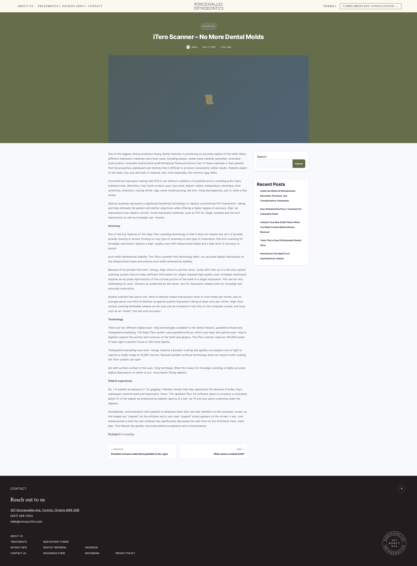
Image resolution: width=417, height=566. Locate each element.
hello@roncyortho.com (26, 521)
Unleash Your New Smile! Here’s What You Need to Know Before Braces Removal (280, 227)
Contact (95, 6)
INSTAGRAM (92, 553)
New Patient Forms (56, 541)
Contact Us (18, 553)
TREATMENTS (18, 541)
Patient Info (73, 6)
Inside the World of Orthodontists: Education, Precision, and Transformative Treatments (278, 196)
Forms (329, 6)
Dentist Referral (55, 547)
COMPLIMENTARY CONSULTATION (370, 6)
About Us (25, 6)
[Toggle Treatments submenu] (59, 6)
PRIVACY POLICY (125, 553)
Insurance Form (54, 553)
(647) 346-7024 (21, 516)
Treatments (48, 6)
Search (261, 156)
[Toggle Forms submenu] (335, 6)
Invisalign (208, 26)
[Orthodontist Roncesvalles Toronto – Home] (208, 6)
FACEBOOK (91, 547)
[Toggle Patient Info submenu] (85, 6)
